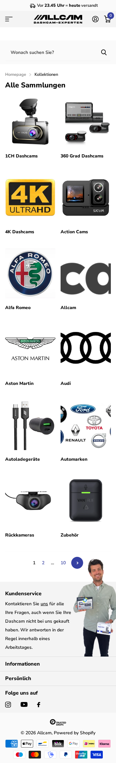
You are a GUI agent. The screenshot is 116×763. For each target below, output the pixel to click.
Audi (66, 383)
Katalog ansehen (9, 19)
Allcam (69, 308)
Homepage (15, 74)
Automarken (75, 459)
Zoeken (104, 52)
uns (44, 604)
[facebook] (38, 704)
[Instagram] (8, 705)
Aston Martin (20, 383)
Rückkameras (20, 535)
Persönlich (18, 678)
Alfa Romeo (18, 308)
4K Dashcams (20, 232)
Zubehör (71, 535)
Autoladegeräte (23, 459)
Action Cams (75, 232)
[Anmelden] (95, 19)
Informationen (22, 664)
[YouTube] (24, 704)
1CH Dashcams (22, 156)
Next (77, 563)
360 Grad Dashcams (83, 156)
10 (63, 563)
